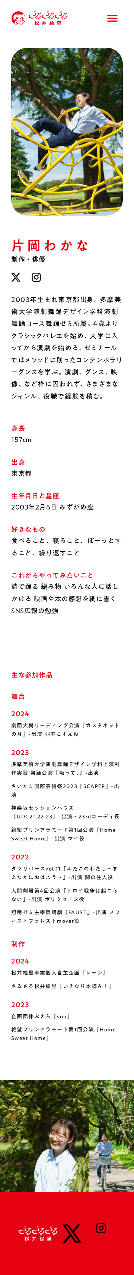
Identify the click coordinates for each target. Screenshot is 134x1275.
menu (112, 18)
